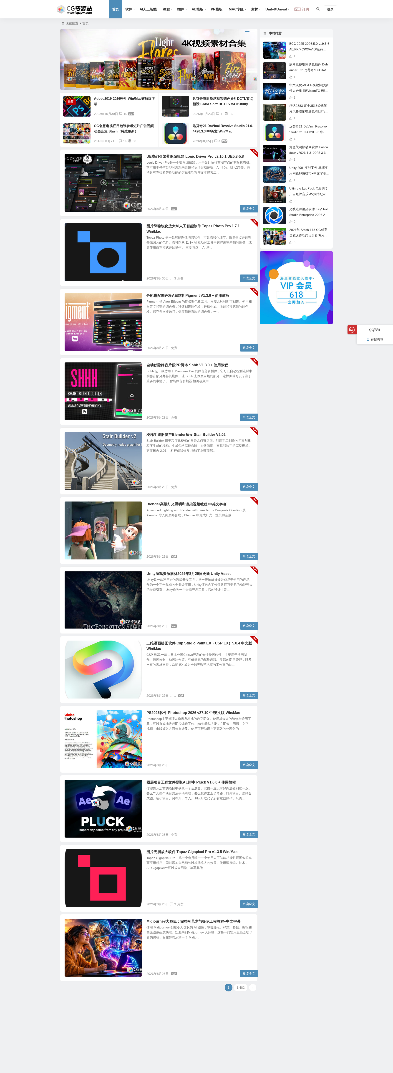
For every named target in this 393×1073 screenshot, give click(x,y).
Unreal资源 (76, 159)
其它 (71, 228)
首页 (115, 9)
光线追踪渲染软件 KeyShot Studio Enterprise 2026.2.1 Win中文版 (308, 214)
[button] (148, 83)
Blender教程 (76, 506)
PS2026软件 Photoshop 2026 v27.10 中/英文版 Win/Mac (193, 713)
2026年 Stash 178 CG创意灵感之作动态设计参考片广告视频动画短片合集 (308, 235)
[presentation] (73, 59)
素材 (254, 9)
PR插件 (73, 367)
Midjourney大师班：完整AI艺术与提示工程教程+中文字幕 (193, 921)
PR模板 (216, 9)
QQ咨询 (374, 330)
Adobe (73, 715)
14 (125, 141)
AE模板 (197, 9)
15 (125, 114)
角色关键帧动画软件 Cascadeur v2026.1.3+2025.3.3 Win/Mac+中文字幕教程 (308, 152)
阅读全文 (248, 208)
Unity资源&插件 (78, 576)
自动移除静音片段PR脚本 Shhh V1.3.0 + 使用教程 (187, 365)
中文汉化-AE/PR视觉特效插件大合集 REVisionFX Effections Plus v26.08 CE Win (309, 90)
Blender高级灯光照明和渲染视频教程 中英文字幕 (186, 504)
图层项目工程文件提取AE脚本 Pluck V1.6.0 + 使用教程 (191, 782)
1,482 (241, 987)
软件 (128, 9)
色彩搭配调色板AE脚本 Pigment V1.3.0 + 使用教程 (187, 295)
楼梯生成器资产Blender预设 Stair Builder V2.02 (186, 435)
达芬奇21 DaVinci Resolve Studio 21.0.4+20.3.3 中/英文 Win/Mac (308, 132)
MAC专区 (236, 9)
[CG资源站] (75, 9)
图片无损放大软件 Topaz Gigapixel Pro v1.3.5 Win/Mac (191, 852)
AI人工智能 (148, 9)
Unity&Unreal (276, 9)
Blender (73, 437)
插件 (180, 9)
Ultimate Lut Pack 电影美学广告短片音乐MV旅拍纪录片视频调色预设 (309, 194)
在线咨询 (377, 339)
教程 (166, 9)
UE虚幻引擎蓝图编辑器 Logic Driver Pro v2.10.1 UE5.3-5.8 (195, 156)
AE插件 (73, 298)
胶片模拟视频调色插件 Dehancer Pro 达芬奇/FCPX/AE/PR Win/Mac (309, 69)
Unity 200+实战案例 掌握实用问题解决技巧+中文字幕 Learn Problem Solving (309, 173)
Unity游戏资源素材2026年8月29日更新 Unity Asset (188, 574)
